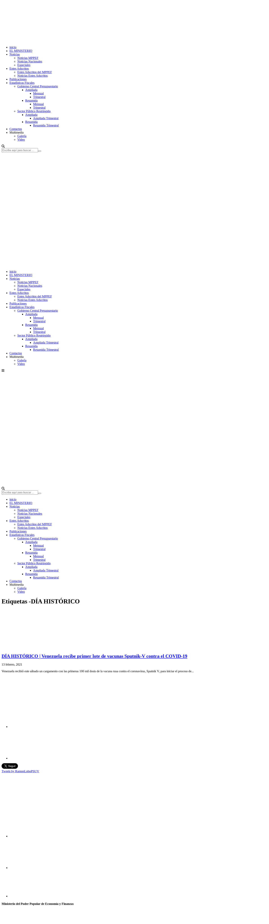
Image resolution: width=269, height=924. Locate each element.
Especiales (23, 65)
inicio (12, 47)
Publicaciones (18, 79)
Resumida (31, 100)
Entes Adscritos (19, 68)
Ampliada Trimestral (45, 118)
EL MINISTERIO (20, 50)
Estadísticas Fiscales (21, 82)
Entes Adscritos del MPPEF (34, 72)
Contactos (15, 129)
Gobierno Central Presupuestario (37, 86)
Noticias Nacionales (29, 61)
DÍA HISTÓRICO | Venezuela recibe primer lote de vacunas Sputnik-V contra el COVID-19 (94, 656)
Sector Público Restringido (34, 111)
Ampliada (31, 90)
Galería (21, 136)
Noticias (14, 54)
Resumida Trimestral (46, 125)
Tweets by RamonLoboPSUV (20, 771)
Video (21, 139)
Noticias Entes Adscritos (32, 75)
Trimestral (39, 97)
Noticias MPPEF (27, 58)
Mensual (38, 93)
